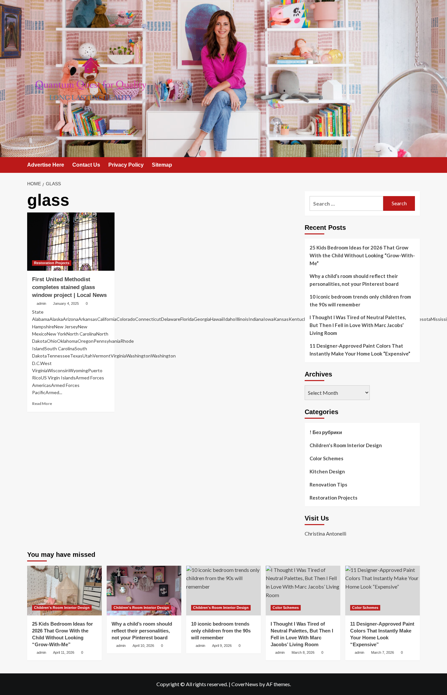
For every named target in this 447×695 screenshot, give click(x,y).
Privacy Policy (126, 165)
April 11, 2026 (63, 652)
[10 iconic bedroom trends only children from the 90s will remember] (223, 590)
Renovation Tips (328, 484)
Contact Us (86, 165)
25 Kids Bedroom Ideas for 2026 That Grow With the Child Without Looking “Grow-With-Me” (362, 255)
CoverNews (244, 684)
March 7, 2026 (382, 652)
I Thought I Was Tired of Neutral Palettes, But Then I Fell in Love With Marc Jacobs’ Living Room (358, 325)
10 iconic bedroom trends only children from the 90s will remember (360, 300)
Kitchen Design (327, 471)
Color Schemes (326, 458)
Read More (42, 403)
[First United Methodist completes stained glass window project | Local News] (71, 241)
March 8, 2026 (303, 652)
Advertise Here (45, 165)
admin (41, 303)
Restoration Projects (51, 263)
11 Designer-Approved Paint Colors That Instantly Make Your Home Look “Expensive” (360, 350)
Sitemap (162, 165)
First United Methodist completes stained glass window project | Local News (69, 287)
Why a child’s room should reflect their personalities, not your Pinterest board (354, 280)
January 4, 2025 (66, 303)
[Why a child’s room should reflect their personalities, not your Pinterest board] (144, 590)
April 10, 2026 (143, 646)
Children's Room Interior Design (346, 445)
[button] (416, 165)
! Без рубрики (326, 432)
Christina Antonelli (325, 533)
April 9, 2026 (222, 646)
